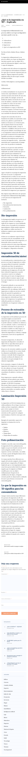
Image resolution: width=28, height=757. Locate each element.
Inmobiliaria (7, 708)
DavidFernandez (9, 14)
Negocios (6, 723)
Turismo (6, 746)
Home (2, 25)
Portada (6, 735)
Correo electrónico (6, 598)
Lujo (5, 714)
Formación (7, 697)
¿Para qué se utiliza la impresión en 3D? (14, 553)
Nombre (3, 592)
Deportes (6, 688)
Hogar (5, 702)
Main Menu (5, 1)
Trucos (5, 744)
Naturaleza (7, 720)
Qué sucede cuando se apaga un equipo (13, 545)
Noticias (8, 25)
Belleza (6, 679)
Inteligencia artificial (9, 711)
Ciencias (6, 682)
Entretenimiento (8, 691)
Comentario (4, 574)
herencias (6, 700)
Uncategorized (8, 749)
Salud (5, 738)
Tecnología (7, 741)
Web (2, 605)
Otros (5, 732)
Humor (6, 705)
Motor (5, 717)
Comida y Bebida (8, 685)
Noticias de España (9, 729)
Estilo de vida (7, 694)
